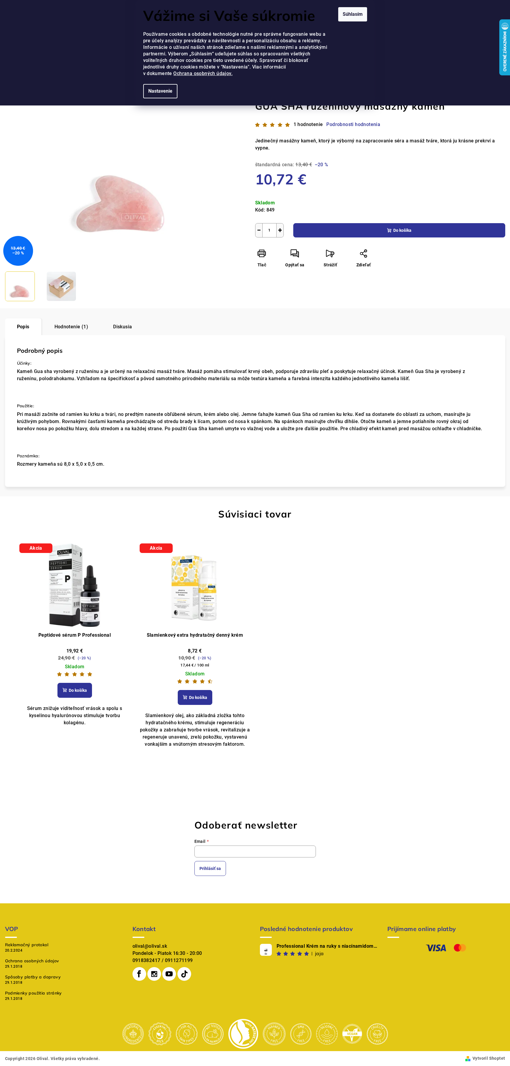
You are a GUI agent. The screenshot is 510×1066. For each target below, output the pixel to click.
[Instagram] (154, 974)
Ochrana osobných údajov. (203, 73)
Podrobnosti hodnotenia (353, 124)
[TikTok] (184, 974)
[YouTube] (169, 974)
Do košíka (402, 230)
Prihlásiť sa (210, 868)
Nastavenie (160, 91)
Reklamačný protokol (27, 945)
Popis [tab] (23, 327)
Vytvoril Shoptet (488, 1058)
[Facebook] (139, 974)
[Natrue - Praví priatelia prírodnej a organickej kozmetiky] (243, 1033)
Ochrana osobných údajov (32, 961)
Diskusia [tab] (122, 327)
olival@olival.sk (149, 946)
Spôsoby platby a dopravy (33, 977)
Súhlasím (353, 14)
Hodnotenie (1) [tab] (71, 327)
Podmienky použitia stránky (33, 993)
